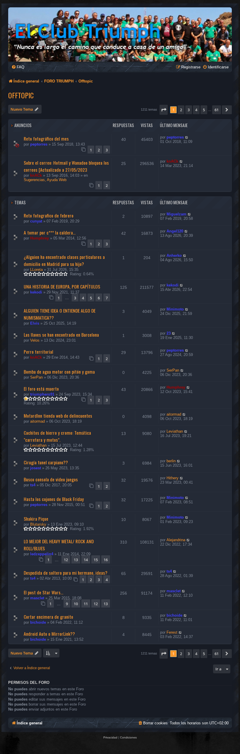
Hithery (173, 478)
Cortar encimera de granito (48, 616)
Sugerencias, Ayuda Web (45, 180)
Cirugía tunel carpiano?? (46, 462)
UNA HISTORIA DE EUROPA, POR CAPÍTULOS (62, 286)
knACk (36, 175)
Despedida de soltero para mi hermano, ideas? (65, 572)
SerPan (36, 377)
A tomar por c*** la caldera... (50, 232)
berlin (171, 461)
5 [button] (204, 109)
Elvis (34, 323)
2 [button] (181, 109)
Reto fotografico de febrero (48, 215)
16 (106, 559)
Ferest (172, 632)
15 (96, 559)
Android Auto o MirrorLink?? (49, 633)
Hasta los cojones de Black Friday (54, 498)
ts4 (32, 485)
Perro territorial (38, 351)
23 (169, 333)
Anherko (174, 255)
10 (76, 603)
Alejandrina (176, 540)
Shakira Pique (36, 518)
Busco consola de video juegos (51, 479)
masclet (37, 598)
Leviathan (38, 445)
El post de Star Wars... (43, 592)
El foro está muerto (41, 388)
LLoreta (36, 269)
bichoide (38, 622)
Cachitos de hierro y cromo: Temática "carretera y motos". (57, 436)
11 (86, 603)
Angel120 (175, 231)
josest (35, 468)
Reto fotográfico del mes (46, 138)
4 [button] (196, 109)
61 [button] (217, 109)
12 (66, 559)
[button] (164, 110)
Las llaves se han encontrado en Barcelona (61, 334)
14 (86, 559)
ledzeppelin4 (41, 554)
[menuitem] (17, 67)
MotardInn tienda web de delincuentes (58, 415)
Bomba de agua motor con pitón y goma (59, 371)
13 (76, 559)
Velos (35, 340)
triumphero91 (42, 394)
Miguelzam (176, 214)
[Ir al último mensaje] (187, 137)
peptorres (38, 144)
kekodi (36, 292)
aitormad (37, 421)
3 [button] (189, 109)
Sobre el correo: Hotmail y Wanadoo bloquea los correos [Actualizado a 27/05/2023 (66, 166)
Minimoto (175, 309)
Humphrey (39, 238)
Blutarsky (38, 524)
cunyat (36, 221)
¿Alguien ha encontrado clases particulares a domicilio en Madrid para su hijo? (64, 260)
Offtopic (21, 95)
